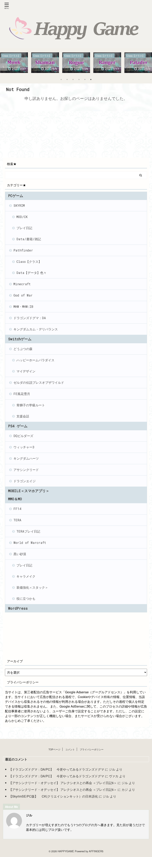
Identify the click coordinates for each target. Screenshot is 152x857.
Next (148, 67)
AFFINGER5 (96, 851)
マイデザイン (25, 371)
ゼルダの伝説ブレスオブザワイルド (38, 382)
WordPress (18, 608)
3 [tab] (73, 79)
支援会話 (22, 416)
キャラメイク (25, 576)
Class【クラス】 (29, 261)
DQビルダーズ (23, 436)
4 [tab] (79, 79)
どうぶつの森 (22, 349)
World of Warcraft (29, 542)
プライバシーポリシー (92, 749)
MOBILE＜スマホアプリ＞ (28, 491)
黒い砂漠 (19, 554)
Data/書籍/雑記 (28, 239)
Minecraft (22, 284)
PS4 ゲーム (18, 426)
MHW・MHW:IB (23, 306)
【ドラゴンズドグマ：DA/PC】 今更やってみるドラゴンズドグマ (56, 769)
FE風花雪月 (21, 394)
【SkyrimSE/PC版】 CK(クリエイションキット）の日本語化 (53, 796)
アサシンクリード (26, 470)
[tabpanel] (14, 63)
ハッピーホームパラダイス (35, 360)
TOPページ (54, 749)
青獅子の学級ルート (30, 405)
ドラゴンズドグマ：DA (29, 318)
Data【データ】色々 (31, 273)
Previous (3, 67)
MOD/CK (22, 217)
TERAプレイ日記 (28, 531)
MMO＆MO (15, 499)
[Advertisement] (37, 135)
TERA (17, 520)
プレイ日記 (24, 228)
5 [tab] (85, 79)
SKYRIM (19, 205)
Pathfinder (23, 250)
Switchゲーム (19, 339)
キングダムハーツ (26, 458)
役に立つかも (25, 598)
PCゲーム (15, 195)
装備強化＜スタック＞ (32, 587)
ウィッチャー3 (23, 447)
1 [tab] (61, 79)
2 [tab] (67, 79)
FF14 (17, 509)
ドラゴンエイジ (24, 481)
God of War (23, 295)
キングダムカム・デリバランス (35, 329)
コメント (70, 749)
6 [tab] (91, 79)
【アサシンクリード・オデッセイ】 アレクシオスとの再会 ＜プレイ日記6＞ (63, 782)
